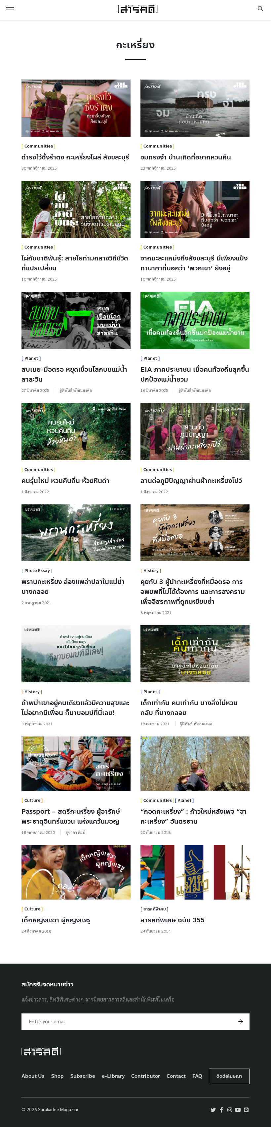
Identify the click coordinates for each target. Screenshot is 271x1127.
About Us (33, 1076)
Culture (32, 800)
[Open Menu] (10, 8)
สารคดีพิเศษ (154, 909)
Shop (57, 1076)
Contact (176, 1076)
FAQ (197, 1076)
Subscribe (82, 1076)
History (151, 571)
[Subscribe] (240, 1021)
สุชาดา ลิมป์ (75, 832)
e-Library (113, 1076)
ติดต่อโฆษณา (229, 1076)
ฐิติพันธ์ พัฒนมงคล (76, 390)
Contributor (145, 1076)
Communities (38, 146)
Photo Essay (37, 571)
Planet (31, 358)
